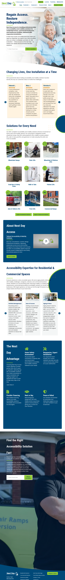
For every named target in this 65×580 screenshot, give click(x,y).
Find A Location (11, 256)
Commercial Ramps (51, 209)
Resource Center (43, 5)
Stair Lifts (32, 160)
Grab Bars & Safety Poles (14, 185)
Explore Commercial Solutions (41, 214)
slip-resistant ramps (13, 315)
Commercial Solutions (25, 575)
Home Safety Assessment (29, 353)
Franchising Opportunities (39, 575)
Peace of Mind (48, 395)
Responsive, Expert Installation (50, 353)
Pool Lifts (32, 209)
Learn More (10, 385)
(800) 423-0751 (60, 2)
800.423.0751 (10, 579)
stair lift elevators (51, 309)
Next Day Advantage (37, 573)
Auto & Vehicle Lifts (14, 209)
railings (11, 318)
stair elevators (30, 312)
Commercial (34, 5)
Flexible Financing (13, 395)
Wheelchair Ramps (14, 160)
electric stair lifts (48, 313)
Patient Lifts (51, 184)
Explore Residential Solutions (24, 214)
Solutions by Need (24, 577)
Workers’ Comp (36, 577)
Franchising (52, 2)
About (49, 5)
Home (21, 5)
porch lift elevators (30, 310)
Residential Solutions (24, 573)
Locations (47, 2)
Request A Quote (58, 5)
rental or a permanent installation (32, 326)
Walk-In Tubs (32, 184)
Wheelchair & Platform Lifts (51, 161)
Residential (25, 5)
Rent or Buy (29, 395)
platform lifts (47, 311)
